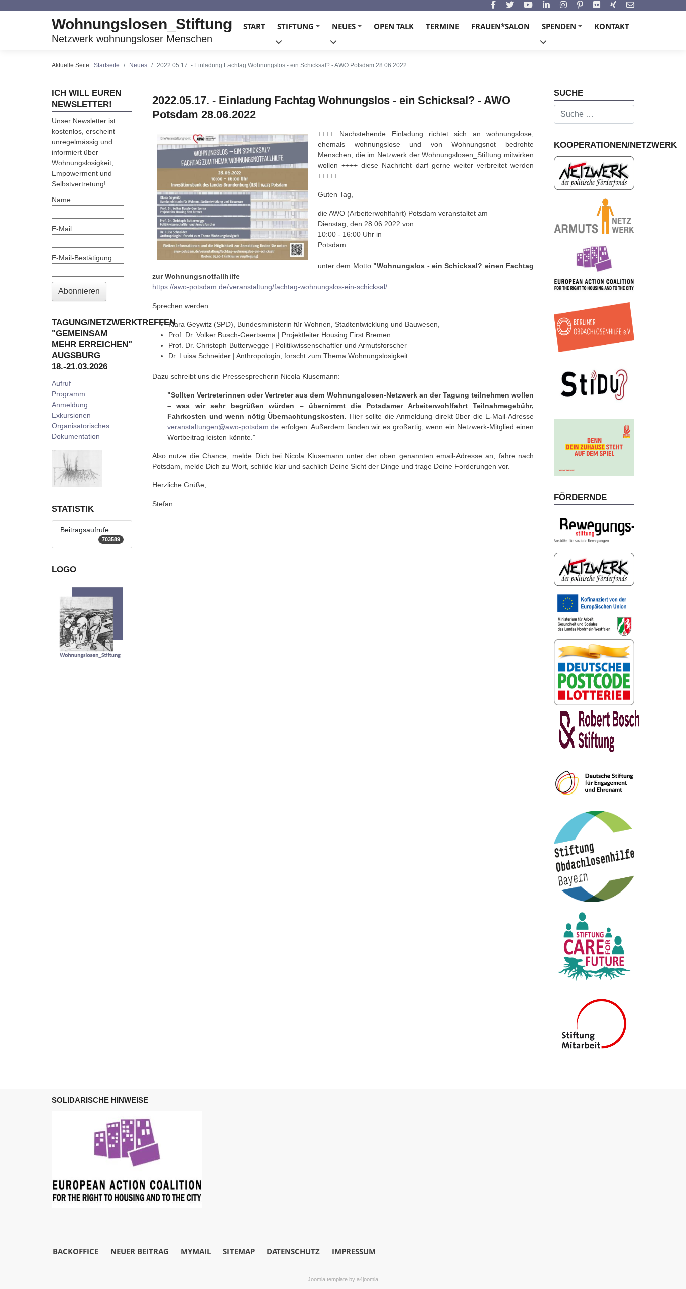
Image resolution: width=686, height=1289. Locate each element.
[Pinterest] (580, 5)
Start (254, 26)
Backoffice (75, 1251)
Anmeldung (70, 405)
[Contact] (630, 5)
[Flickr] (596, 5)
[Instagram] (563, 5)
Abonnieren (79, 291)
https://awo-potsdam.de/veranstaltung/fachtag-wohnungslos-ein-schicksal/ (269, 287)
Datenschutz (293, 1251)
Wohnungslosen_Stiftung (142, 24)
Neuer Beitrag (139, 1251)
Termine (442, 26)
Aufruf (61, 383)
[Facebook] (493, 5)
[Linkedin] (546, 5)
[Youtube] (528, 5)
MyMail (196, 1251)
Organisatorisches (80, 426)
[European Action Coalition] (127, 1159)
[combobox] (594, 114)
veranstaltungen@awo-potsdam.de (223, 427)
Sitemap (239, 1251)
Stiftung (300, 29)
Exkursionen (71, 415)
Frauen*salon (500, 26)
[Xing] (613, 5)
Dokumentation (76, 436)
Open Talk (394, 26)
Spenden (563, 29)
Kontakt (611, 26)
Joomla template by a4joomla (343, 1279)
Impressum (354, 1251)
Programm (68, 394)
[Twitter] (510, 5)
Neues (348, 29)
